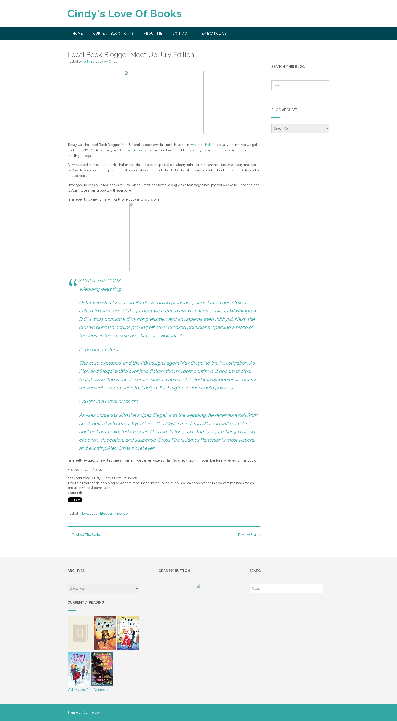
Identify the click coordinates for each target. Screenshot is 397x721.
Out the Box (91, 712)
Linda (207, 145)
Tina (140, 150)
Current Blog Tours (113, 33)
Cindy (113, 61)
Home (78, 33)
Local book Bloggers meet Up (105, 513)
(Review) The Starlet (84, 534)
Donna (125, 150)
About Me (153, 33)
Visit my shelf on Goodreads (89, 690)
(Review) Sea (248, 534)
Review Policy (213, 33)
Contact (180, 33)
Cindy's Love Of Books (125, 14)
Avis (193, 145)
